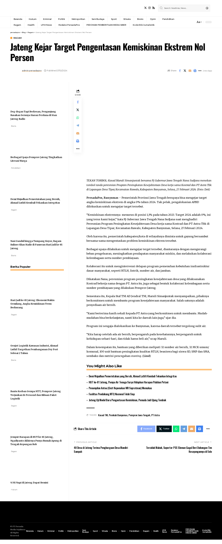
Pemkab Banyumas (118, 415)
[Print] (195, 70)
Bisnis (13, 126)
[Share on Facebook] (179, 70)
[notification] (192, 22)
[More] (200, 70)
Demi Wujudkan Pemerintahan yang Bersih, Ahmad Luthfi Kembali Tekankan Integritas (133, 376)
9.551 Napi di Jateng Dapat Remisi (29, 482)
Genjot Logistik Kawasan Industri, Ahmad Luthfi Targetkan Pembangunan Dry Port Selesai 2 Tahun (34, 349)
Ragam (17, 38)
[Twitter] (145, 8)
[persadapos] (32, 8)
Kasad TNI (103, 415)
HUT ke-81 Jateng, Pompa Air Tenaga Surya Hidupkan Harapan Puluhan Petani (128, 382)
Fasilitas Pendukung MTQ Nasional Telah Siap (112, 394)
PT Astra (155, 415)
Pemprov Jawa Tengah (139, 415)
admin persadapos (31, 70)
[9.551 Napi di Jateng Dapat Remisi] (22, 465)
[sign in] (188, 22)
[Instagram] (149, 8)
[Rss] (153, 8)
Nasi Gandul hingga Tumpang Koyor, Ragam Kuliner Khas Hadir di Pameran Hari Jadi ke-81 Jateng (36, 245)
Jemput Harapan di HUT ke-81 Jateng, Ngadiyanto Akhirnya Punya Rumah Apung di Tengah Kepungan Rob (36, 441)
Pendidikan (15, 168)
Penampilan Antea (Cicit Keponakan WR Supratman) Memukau (120, 388)
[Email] (190, 70)
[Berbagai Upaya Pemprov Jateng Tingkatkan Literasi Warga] (22, 139)
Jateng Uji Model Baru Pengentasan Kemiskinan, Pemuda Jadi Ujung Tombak (127, 400)
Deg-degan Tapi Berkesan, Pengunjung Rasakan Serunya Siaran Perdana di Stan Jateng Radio (33, 115)
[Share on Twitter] (185, 70)
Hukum (14, 489)
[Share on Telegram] (78, 125)
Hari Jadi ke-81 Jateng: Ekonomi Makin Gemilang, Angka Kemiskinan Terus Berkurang (32, 304)
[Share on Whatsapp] (78, 118)
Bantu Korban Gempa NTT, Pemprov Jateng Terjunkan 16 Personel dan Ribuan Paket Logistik (35, 395)
